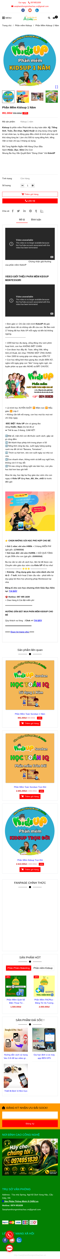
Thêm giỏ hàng (31, 194)
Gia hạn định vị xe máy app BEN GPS (44, 1056)
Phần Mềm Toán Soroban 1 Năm (30, 714)
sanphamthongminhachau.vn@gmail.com (31, 6)
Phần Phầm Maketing (18, 968)
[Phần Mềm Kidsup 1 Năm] (30, 17)
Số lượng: (7, 185)
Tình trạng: (7, 178)
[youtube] (30, 10)
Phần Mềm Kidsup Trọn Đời (30, 860)
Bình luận (36, 219)
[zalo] (37, 10)
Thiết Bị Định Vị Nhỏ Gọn (15, 1091)
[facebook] (23, 10)
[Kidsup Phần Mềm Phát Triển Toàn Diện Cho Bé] (30, 60)
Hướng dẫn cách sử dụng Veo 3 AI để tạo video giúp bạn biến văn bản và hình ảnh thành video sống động (16, 1057)
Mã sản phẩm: (9, 121)
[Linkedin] (24, 211)
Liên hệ (31, 201)
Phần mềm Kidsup (23, 25)
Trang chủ (7, 25)
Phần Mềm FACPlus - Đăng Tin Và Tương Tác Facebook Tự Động (44, 1001)
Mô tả (22, 219)
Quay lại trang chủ (19, 632)
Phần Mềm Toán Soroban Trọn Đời (30, 787)
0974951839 (36, 2)
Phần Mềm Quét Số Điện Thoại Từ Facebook (16, 1001)
